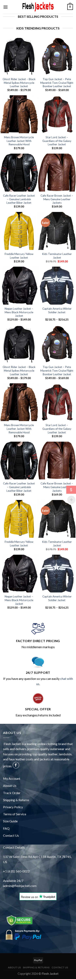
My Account (11, 778)
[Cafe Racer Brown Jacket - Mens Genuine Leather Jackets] (57, 173)
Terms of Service (14, 814)
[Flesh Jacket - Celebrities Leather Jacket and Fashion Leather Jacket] (38, 7)
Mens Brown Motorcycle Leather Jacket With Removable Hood (19, 141)
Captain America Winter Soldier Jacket (57, 310)
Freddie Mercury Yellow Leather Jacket (19, 255)
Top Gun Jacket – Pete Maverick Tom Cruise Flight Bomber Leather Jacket (56, 83)
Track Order (11, 793)
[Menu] (5, 7)
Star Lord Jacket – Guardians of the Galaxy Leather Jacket (56, 141)
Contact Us (11, 835)
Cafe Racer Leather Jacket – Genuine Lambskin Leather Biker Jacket (19, 199)
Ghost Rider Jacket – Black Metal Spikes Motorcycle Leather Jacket (19, 83)
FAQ (6, 828)
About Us (9, 785)
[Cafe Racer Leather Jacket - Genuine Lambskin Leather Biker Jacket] (19, 173)
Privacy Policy (13, 807)
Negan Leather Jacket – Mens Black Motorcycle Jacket (19, 312)
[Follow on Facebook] (16, 765)
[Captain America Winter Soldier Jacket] (57, 286)
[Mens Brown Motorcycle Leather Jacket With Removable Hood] (19, 114)
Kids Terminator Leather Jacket (57, 255)
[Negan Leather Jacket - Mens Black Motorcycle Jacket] (19, 286)
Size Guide (10, 821)
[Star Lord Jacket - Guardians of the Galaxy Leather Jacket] (57, 114)
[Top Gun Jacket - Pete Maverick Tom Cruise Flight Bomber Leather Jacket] (57, 56)
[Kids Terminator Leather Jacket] (57, 231)
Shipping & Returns (16, 800)
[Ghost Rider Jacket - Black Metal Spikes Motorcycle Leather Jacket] (19, 56)
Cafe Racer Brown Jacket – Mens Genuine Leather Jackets (57, 199)
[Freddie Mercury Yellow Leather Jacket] (19, 231)
